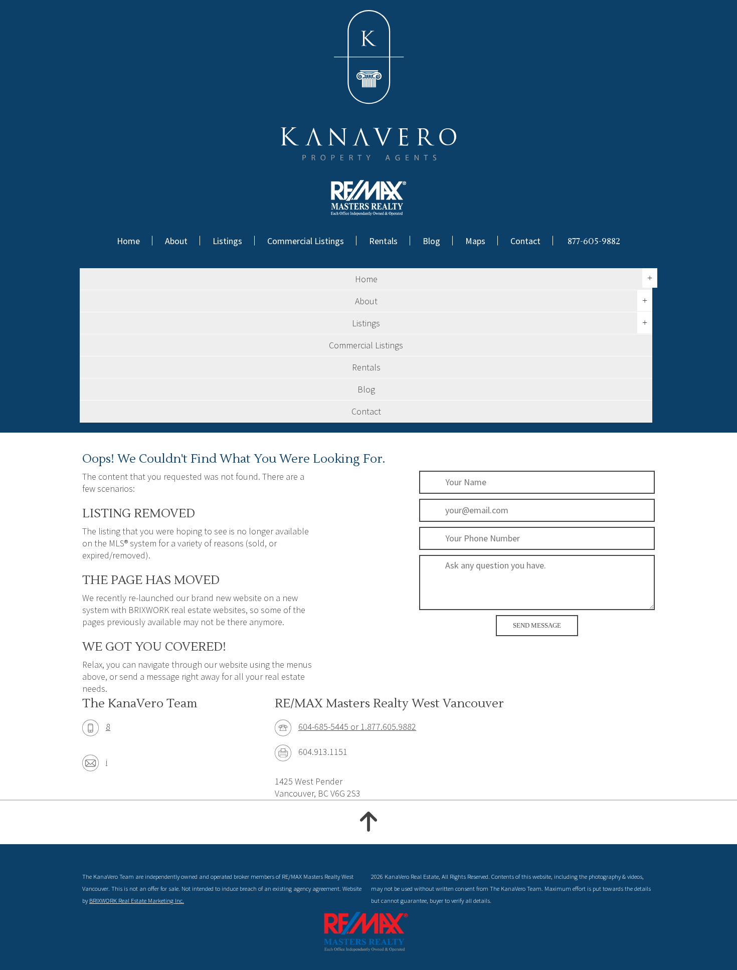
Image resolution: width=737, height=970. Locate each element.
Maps (475, 241)
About (176, 241)
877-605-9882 (594, 241)
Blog (431, 241)
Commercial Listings (305, 241)
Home (128, 241)
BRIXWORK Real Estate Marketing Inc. (136, 900)
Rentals (383, 241)
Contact (525, 241)
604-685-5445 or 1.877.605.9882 (357, 726)
